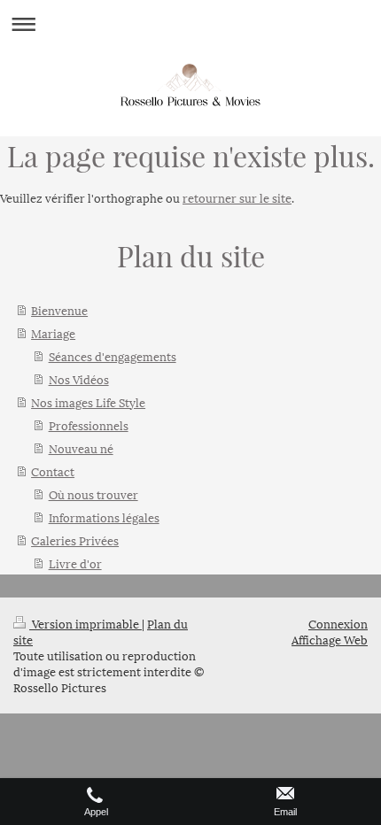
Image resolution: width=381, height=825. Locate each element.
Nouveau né (81, 448)
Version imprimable (85, 623)
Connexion (338, 623)
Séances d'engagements (112, 356)
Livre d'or (75, 563)
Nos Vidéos (79, 379)
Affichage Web (330, 639)
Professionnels (88, 425)
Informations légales (104, 517)
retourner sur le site (237, 197)
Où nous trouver (93, 494)
